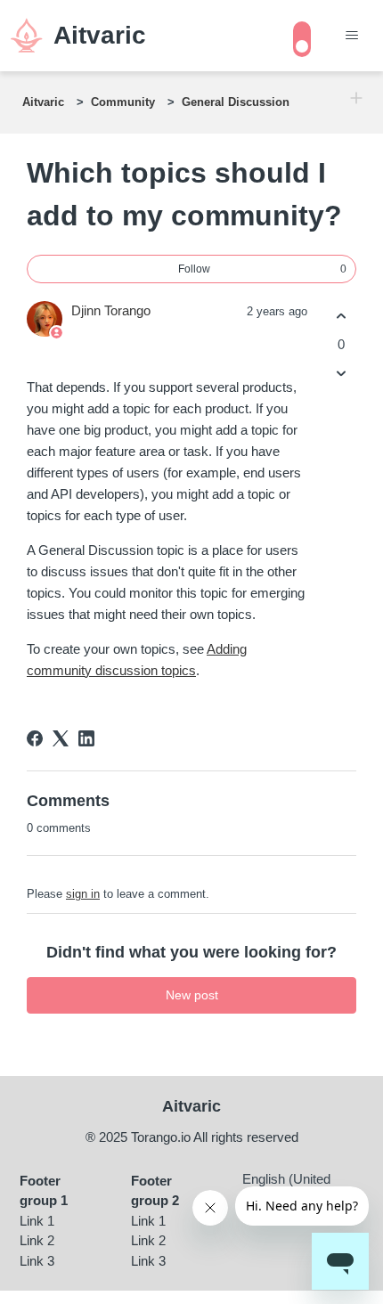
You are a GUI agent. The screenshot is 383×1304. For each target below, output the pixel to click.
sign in (83, 894)
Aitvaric (43, 102)
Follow (194, 269)
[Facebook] (35, 738)
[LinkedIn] (86, 738)
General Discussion (235, 102)
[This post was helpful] (340, 316)
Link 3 (37, 1260)
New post (192, 995)
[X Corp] (61, 738)
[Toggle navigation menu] (351, 35)
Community (123, 102)
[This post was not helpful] (340, 372)
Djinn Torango (111, 310)
